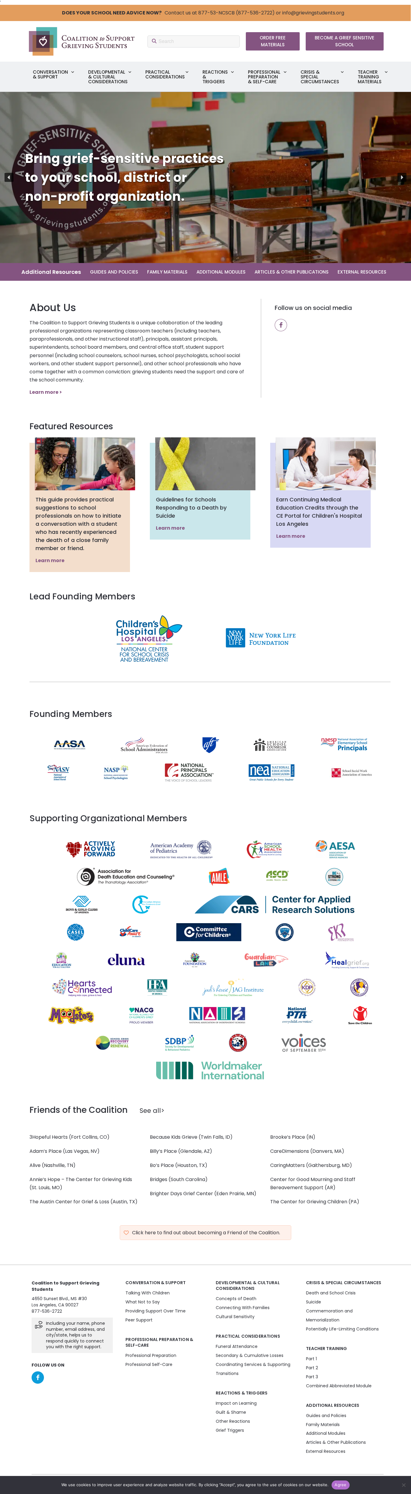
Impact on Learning (236, 1403)
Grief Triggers (230, 1430)
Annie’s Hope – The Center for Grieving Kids (80, 1179)
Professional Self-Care (148, 1364)
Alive (35, 1165)
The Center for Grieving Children (309, 1201)
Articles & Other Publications (292, 272)
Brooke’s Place (287, 1137)
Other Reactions (233, 1421)
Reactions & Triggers (215, 77)
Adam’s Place (46, 1151)
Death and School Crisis (331, 1293)
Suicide (313, 1302)
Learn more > (45, 392)
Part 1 (311, 1359)
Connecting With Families (243, 1308)
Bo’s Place (162, 1165)
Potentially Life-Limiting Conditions (342, 1329)
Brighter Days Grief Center (182, 1193)
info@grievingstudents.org (313, 12)
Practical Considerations (165, 74)
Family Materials (167, 272)
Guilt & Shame (231, 1412)
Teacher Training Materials (370, 77)
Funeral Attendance (237, 1346)
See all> (152, 1110)
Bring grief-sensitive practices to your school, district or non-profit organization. (115, 177)
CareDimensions (290, 1151)
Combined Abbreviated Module (339, 1385)
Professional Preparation (150, 1355)
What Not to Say (142, 1302)
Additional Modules (221, 272)
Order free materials (273, 41)
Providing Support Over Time (155, 1311)
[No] (403, 1485)
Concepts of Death (236, 1299)
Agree (340, 1484)
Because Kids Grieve (173, 1137)
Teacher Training (326, 1349)
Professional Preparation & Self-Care (264, 77)
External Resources (362, 272)
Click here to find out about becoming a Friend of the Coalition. (206, 1232)
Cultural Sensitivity (235, 1317)
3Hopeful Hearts (49, 1137)
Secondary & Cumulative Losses (249, 1355)
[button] (205, 177)
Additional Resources (51, 272)
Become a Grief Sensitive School (344, 41)
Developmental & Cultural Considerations (108, 77)
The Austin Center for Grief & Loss (69, 1201)
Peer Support (139, 1320)
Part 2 (312, 1368)
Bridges (159, 1179)
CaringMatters (288, 1165)
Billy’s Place (163, 1151)
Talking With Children (147, 1293)
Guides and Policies (114, 272)
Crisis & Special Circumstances (320, 77)
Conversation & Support (50, 74)
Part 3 (312, 1377)
